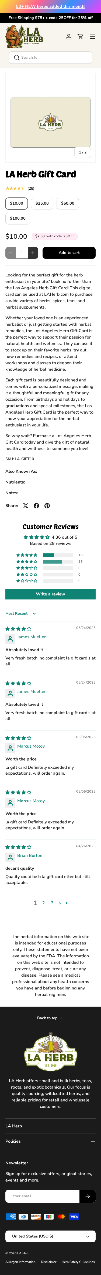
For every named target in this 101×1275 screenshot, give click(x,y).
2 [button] (43, 903)
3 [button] (52, 903)
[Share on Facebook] (36, 505)
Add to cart (69, 252)
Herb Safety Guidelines (78, 1262)
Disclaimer (48, 1262)
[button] (80, 37)
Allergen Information (20, 1262)
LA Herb (23, 1253)
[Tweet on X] (25, 505)
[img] (18, 629)
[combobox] (50, 57)
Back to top (47, 1018)
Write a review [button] (50, 594)
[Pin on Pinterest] (47, 505)
